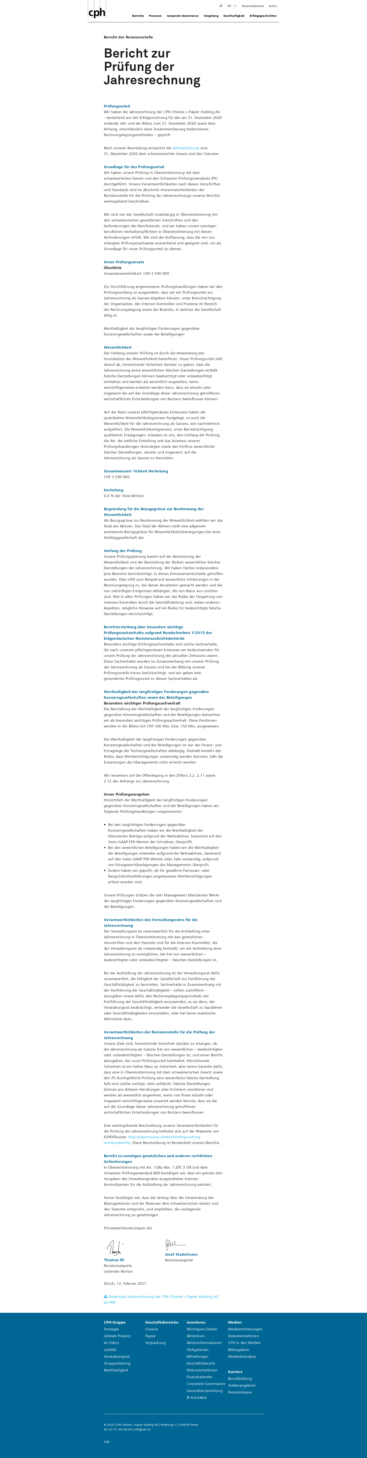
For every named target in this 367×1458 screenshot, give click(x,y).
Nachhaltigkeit (234, 16)
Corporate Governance (183, 16)
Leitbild (110, 1350)
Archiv (273, 6)
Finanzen (155, 16)
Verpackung (155, 1343)
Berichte (138, 16)
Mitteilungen (198, 1356)
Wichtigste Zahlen (202, 1329)
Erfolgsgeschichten (263, 16)
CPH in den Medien (244, 1343)
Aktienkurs (196, 1336)
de (229, 6)
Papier (150, 1336)
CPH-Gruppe (115, 1322)
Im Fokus (111, 1343)
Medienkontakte (242, 1356)
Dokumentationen (202, 1370)
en (235, 6)
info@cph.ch (142, 1429)
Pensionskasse (240, 1392)
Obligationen (198, 1350)
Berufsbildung (240, 1378)
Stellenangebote (242, 1385)
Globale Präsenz (117, 1336)
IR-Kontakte (197, 1397)
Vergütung (211, 16)
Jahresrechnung (186, 148)
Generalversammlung (205, 1391)
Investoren (196, 1322)
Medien (235, 1322)
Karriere (235, 1372)
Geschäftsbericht (201, 1363)
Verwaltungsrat (117, 1356)
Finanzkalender (199, 1377)
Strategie (111, 1329)
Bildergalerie (238, 1350)
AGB (106, 1442)
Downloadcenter (253, 6)
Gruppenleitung (117, 1363)
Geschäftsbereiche (161, 1322)
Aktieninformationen (204, 1343)
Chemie (151, 1329)
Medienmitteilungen (245, 1329)
